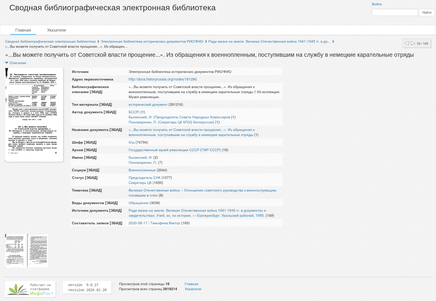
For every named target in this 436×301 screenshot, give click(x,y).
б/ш (131, 142)
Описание (17, 62)
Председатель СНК (144, 177)
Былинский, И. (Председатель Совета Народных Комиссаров (179, 116)
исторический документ (148, 104)
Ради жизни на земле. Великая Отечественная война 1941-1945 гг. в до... (269, 41)
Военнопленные (142, 169)
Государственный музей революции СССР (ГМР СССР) (175, 149)
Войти (377, 3)
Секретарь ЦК (140, 182)
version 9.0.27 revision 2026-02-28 (87, 287)
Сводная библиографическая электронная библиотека (50, 41)
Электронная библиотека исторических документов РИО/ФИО (152, 41)
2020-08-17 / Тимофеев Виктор (154, 222)
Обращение (139, 202)
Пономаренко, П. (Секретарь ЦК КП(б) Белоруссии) (171, 121)
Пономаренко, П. (143, 162)
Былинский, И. (140, 157)
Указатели (56, 30)
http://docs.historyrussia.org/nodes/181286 (163, 78)
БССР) (134, 111)
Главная (23, 30)
